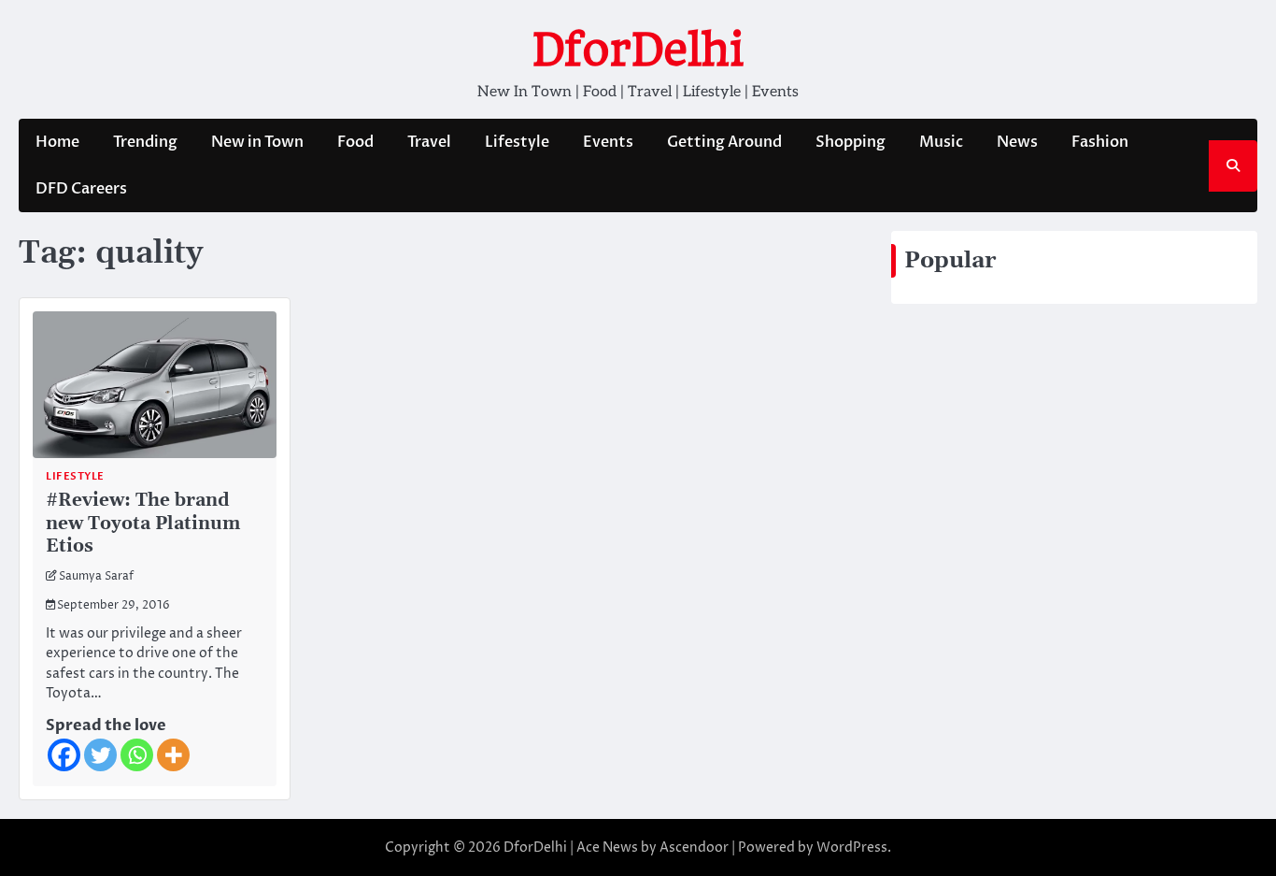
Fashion (1099, 142)
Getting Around (724, 142)
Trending (145, 142)
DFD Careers (81, 189)
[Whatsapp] (137, 755)
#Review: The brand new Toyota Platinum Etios (143, 524)
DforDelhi (638, 49)
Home (57, 142)
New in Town (257, 142)
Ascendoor (694, 847)
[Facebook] (64, 755)
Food (355, 142)
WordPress (851, 847)
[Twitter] (100, 755)
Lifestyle (517, 142)
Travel (429, 142)
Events (608, 142)
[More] (173, 755)
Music (941, 142)
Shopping (850, 142)
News (1017, 142)
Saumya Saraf (96, 576)
